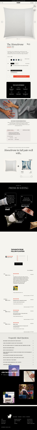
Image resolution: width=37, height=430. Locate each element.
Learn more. (24, 243)
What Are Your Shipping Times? (8, 347)
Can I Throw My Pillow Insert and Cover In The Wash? (13, 355)
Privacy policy (30, 420)
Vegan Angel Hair (14, 72)
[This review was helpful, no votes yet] (30, 295)
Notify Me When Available (21, 76)
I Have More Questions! (7, 364)
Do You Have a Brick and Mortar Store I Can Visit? (12, 362)
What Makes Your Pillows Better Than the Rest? (12, 340)
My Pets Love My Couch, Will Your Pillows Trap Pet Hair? (13, 357)
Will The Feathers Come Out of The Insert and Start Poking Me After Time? (16, 345)
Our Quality (3, 420)
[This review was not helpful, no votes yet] (32, 295)
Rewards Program (17, 419)
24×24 (12, 63)
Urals (22, 171)
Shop (2, 419)
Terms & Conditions (30, 423)
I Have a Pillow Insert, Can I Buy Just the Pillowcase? (13, 343)
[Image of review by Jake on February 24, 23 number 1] (15, 288)
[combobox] (30, 270)
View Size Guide (27, 63)
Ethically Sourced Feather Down (16, 70)
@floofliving (11, 374)
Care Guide (3, 423)
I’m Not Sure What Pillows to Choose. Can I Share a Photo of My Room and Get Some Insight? (17, 353)
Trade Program (17, 420)
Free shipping (13, 0)
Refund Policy (30, 419)
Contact (15, 423)
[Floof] (18, 2)
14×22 (16, 63)
